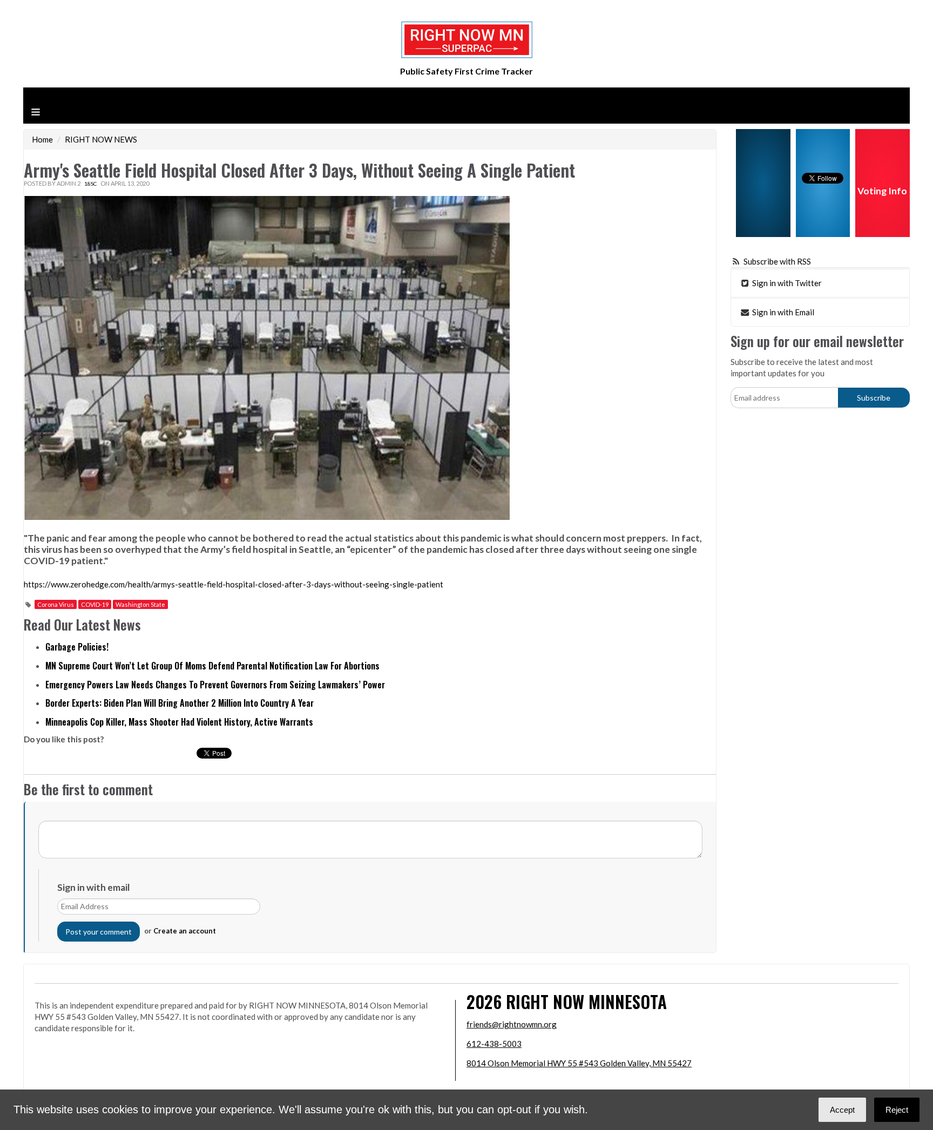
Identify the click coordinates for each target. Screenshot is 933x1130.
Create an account (184, 930)
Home (42, 139)
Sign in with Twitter (786, 283)
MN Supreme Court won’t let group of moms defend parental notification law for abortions (212, 665)
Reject (896, 1109)
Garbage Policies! (77, 646)
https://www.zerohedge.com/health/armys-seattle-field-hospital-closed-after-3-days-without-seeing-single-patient (233, 584)
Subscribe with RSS (777, 261)
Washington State (140, 604)
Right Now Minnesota (586, 1001)
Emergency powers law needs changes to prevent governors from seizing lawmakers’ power (215, 684)
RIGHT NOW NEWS (101, 139)
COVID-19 (95, 604)
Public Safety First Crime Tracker (466, 71)
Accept (842, 1109)
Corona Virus (55, 604)
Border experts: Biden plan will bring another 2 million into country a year (179, 702)
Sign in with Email (782, 312)
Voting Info (882, 191)
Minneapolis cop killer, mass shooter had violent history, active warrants (179, 721)
